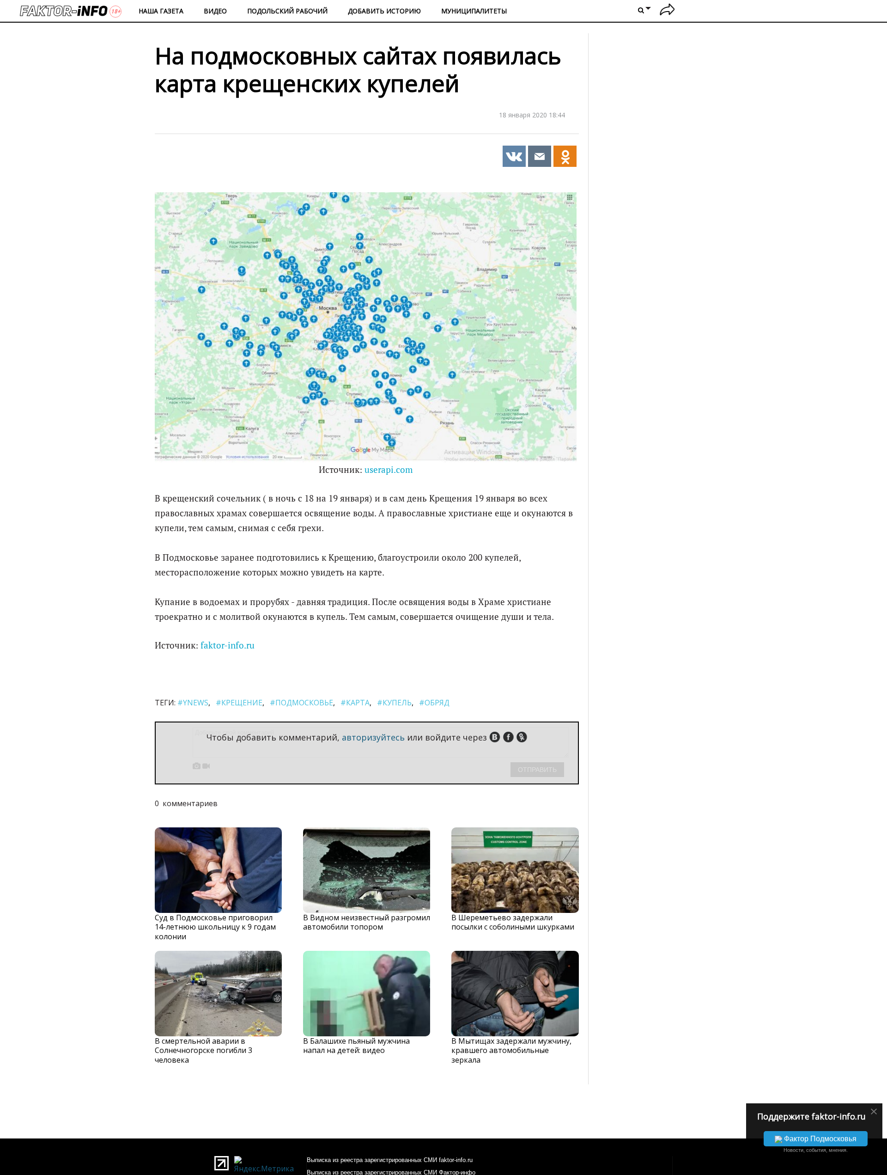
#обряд (434, 703)
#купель (394, 703)
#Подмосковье (301, 703)
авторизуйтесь (373, 737)
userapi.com (389, 469)
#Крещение (239, 703)
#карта (355, 703)
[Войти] (667, 10)
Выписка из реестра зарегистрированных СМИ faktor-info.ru (390, 1160)
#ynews (192, 703)
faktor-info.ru (227, 645)
